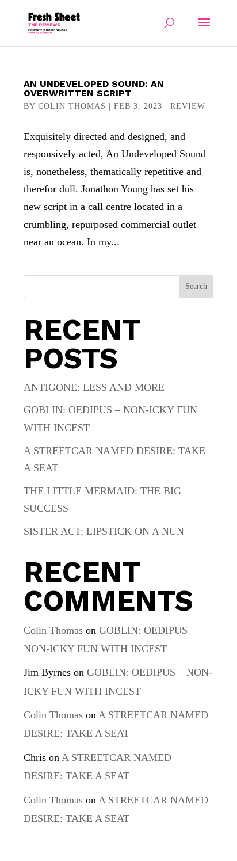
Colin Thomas (72, 106)
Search (196, 286)
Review (187, 106)
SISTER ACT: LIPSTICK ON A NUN (104, 531)
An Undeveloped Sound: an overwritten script (94, 88)
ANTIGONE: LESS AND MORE (94, 387)
